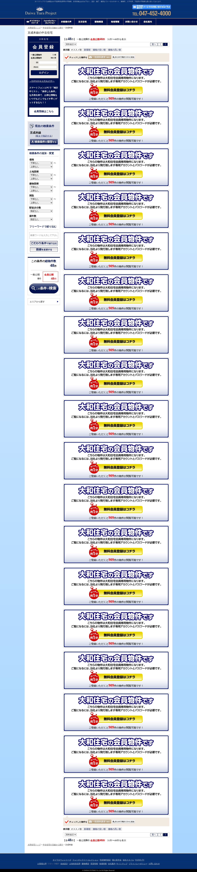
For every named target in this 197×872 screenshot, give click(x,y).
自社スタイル (128, 860)
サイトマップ (121, 864)
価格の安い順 (99, 50)
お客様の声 (42, 864)
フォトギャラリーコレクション (85, 860)
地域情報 (103, 864)
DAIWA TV (139, 860)
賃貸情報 (94, 864)
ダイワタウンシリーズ (62, 860)
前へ (154, 44)
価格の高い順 (114, 50)
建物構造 (85, 864)
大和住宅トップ (34, 28)
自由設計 (64, 864)
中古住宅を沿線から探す (53, 28)
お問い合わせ (154, 864)
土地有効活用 (74, 864)
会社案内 (111, 864)
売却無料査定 (105, 860)
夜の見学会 (116, 860)
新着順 (87, 50)
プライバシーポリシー (138, 864)
